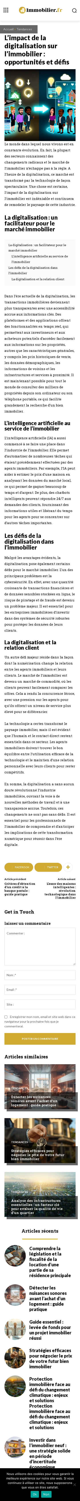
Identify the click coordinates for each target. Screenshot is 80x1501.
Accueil (8, 29)
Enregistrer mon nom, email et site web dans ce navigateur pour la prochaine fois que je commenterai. (39, 1021)
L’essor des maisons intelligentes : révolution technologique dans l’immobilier (60, 891)
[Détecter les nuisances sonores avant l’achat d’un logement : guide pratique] (40, 1086)
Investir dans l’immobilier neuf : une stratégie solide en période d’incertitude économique (49, 1453)
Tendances (24, 29)
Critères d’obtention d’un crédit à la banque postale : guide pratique (19, 889)
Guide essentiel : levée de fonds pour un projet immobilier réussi (50, 1330)
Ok (35, 1494)
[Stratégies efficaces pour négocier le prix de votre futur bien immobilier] (40, 1140)
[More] (68, 867)
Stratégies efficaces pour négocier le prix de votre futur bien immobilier (37, 1154)
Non (46, 1494)
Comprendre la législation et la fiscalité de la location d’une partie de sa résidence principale (50, 1262)
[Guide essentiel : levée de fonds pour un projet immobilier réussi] (15, 1329)
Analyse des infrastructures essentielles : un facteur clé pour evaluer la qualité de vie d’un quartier (37, 1206)
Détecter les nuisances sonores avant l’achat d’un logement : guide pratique (34, 1101)
